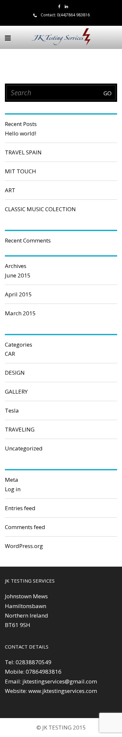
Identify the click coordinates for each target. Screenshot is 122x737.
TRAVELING (19, 429)
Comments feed (25, 527)
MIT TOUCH (20, 171)
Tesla (12, 410)
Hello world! (20, 133)
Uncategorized (24, 448)
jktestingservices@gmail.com (59, 681)
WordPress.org (24, 546)
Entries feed (20, 508)
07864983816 (43, 671)
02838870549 (33, 662)
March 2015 (20, 313)
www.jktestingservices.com (62, 691)
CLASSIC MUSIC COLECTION (40, 209)
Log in (12, 489)
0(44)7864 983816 (73, 15)
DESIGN (15, 372)
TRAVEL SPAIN (23, 152)
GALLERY (16, 391)
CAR (10, 353)
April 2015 (18, 294)
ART (10, 190)
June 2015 (18, 275)
